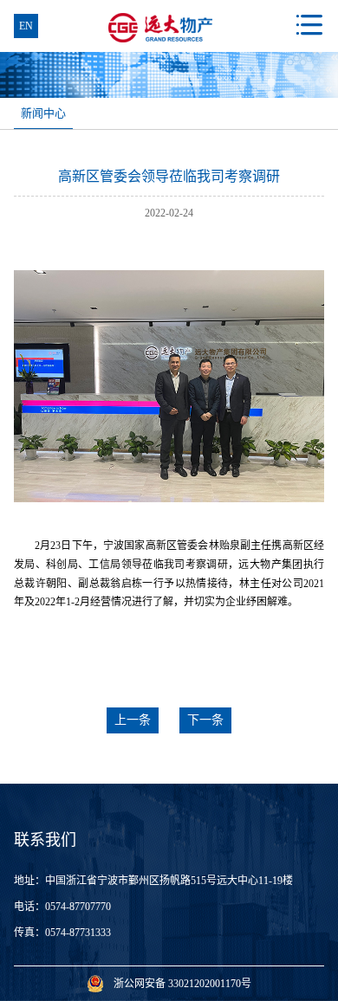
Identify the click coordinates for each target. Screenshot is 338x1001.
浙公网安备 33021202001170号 (182, 984)
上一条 (132, 720)
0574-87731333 (78, 933)
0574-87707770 (78, 907)
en (26, 26)
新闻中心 (43, 113)
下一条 (205, 720)
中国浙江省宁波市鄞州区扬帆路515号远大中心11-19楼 (169, 881)
